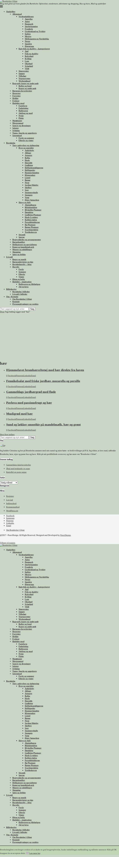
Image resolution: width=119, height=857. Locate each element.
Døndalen (29, 212)
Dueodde (28, 163)
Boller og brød (25, 86)
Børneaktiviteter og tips (22, 262)
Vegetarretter (24, 78)
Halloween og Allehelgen (29, 284)
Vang (27, 197)
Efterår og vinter (26, 140)
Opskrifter (10, 11)
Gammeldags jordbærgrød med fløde (31, 391)
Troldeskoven (31, 232)
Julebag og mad (26, 113)
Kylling (28, 58)
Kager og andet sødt (27, 88)
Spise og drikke (19, 254)
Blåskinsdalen (31, 207)
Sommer (22, 272)
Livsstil (9, 257)
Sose (27, 190)
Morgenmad (17, 123)
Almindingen (30, 205)
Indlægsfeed (11, 503)
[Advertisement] (59, 336)
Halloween (23, 111)
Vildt (27, 68)
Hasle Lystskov (31, 217)
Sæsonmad (17, 135)
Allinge (28, 153)
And (26, 51)
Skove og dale (25, 202)
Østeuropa (29, 46)
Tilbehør (22, 76)
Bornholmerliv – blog (21, 264)
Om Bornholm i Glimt (22, 299)
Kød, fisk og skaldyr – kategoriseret (34, 49)
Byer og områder (26, 148)
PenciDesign (65, 535)
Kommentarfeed (13, 507)
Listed (27, 177)
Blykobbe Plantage (33, 210)
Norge (27, 41)
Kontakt (16, 301)
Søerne (22, 237)
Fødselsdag (23, 108)
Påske (21, 118)
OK (27, 853)
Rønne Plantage (32, 227)
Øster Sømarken (32, 200)
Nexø (27, 182)
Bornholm (10, 143)
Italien (28, 34)
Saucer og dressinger (21, 125)
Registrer (10, 496)
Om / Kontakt (12, 296)
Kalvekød (29, 56)
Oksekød (28, 63)
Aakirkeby (29, 150)
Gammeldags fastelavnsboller (18, 465)
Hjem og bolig (18, 279)
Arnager (28, 155)
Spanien (28, 44)
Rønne (27, 180)
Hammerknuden (32, 172)
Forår (21, 269)
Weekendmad (24, 81)
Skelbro (28, 187)
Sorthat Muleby (31, 185)
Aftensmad (17, 14)
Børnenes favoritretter (22, 91)
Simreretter (24, 71)
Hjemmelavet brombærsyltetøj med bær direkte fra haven (45, 370)
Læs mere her (34, 853)
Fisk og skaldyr (31, 54)
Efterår (22, 274)
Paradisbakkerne (32, 222)
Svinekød (29, 66)
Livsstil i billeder (19, 294)
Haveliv (15, 267)
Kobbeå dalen (31, 220)
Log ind (9, 500)
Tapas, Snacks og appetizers (24, 133)
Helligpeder (30, 170)
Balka (27, 158)
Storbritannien (31, 26)
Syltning (16, 130)
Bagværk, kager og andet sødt (25, 83)
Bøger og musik (19, 259)
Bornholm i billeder (21, 291)
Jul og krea (24, 287)
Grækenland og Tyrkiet (35, 31)
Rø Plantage (30, 225)
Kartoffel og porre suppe (16, 472)
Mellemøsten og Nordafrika (37, 39)
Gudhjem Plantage (33, 215)
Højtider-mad (18, 103)
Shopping (16, 252)
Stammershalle (31, 192)
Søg (32, 309)
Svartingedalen (31, 230)
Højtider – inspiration (21, 282)
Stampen (28, 195)
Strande (22, 234)
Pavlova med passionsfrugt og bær (29, 402)
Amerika (29, 19)
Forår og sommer (26, 138)
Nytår (21, 115)
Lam (27, 61)
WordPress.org (12, 511)
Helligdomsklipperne (34, 168)
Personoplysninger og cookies (25, 304)
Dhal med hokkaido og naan (18, 468)
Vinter (21, 277)
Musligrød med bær (19, 413)
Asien (27, 21)
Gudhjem (29, 165)
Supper (22, 73)
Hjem (2, 312)
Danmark (29, 24)
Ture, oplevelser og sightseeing (25, 145)
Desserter (16, 93)
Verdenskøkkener (26, 16)
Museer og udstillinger (22, 249)
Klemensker (30, 175)
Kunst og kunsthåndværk (23, 247)
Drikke (15, 98)
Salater (15, 128)
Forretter (16, 96)
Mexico (28, 36)
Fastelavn (23, 106)
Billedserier (11, 289)
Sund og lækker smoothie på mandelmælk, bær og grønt (43, 424)
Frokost (15, 101)
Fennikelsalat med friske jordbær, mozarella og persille (43, 381)
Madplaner (17, 120)
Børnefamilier (18, 242)
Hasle (27, 160)
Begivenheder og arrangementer (26, 239)
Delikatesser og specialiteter (24, 244)
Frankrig (29, 29)
